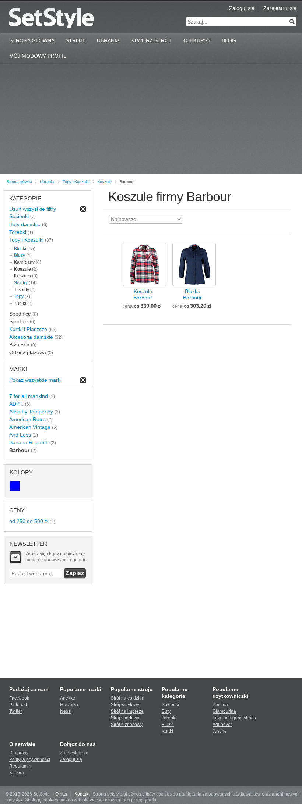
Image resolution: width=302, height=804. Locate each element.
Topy (19, 296)
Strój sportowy (125, 718)
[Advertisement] (151, 119)
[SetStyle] (51, 18)
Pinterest (18, 704)
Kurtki (167, 731)
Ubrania (108, 40)
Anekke (67, 698)
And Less (20, 435)
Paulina (220, 704)
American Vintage (29, 427)
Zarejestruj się (279, 8)
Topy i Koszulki (76, 181)
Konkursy (196, 40)
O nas (61, 794)
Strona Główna (32, 40)
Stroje (76, 40)
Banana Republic (29, 442)
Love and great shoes (234, 718)
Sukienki (19, 216)
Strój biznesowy (127, 724)
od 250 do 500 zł (28, 521)
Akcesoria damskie (31, 337)
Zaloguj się (241, 8)
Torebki (17, 232)
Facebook (19, 698)
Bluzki (20, 248)
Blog (229, 40)
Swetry (21, 282)
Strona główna (19, 181)
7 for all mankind (28, 396)
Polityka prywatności (29, 759)
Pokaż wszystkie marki (35, 380)
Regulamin (20, 766)
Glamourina (224, 711)
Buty (166, 711)
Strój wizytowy (125, 704)
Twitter (15, 711)
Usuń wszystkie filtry (32, 209)
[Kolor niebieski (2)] (15, 486)
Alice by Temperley (31, 412)
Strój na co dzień (127, 698)
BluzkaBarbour (192, 294)
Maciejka (69, 704)
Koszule (104, 181)
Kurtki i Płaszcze (28, 329)
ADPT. (16, 404)
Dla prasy (18, 752)
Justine (220, 731)
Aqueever (222, 724)
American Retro (27, 419)
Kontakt (81, 794)
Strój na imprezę (127, 711)
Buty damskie (25, 224)
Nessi (65, 711)
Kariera (16, 772)
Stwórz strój (150, 40)
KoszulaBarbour (142, 294)
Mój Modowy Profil (37, 56)
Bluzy (19, 255)
